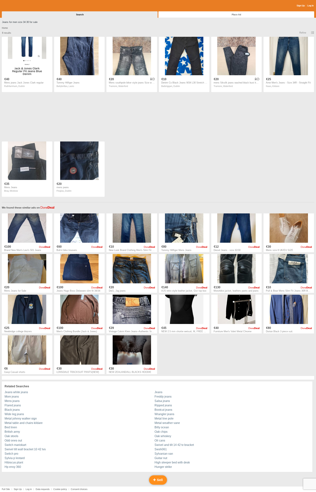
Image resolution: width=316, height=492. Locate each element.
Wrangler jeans (164, 414)
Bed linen (11, 427)
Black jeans (12, 409)
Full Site (6, 489)
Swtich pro (11, 453)
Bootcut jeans (163, 409)
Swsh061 (161, 449)
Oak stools (11, 436)
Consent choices (79, 489)
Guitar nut (161, 458)
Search (80, 14)
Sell (159, 480)
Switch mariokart (15, 444)
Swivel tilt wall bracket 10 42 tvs (25, 449)
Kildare (275, 86)
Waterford (123, 86)
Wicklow (14, 191)
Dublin (21, 86)
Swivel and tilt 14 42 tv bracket (174, 444)
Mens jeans (12, 400)
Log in (29, 489)
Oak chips (161, 431)
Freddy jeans (163, 396)
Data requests (43, 489)
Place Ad (236, 14)
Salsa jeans (162, 400)
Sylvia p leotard (15, 458)
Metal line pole (164, 418)
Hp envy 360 (13, 466)
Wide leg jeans (14, 414)
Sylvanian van (164, 453)
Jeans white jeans (16, 392)
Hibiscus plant (14, 462)
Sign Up (301, 5)
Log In (310, 5)
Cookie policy (60, 489)
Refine (302, 32)
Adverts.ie (16, 6)
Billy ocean (162, 427)
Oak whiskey (163, 436)
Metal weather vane (167, 422)
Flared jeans (13, 405)
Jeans (158, 392)
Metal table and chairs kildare (24, 422)
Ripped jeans (163, 405)
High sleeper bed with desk (172, 462)
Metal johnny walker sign (21, 418)
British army (12, 431)
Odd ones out (13, 440)
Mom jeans (12, 396)
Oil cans (160, 440)
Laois (71, 86)
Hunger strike (163, 466)
